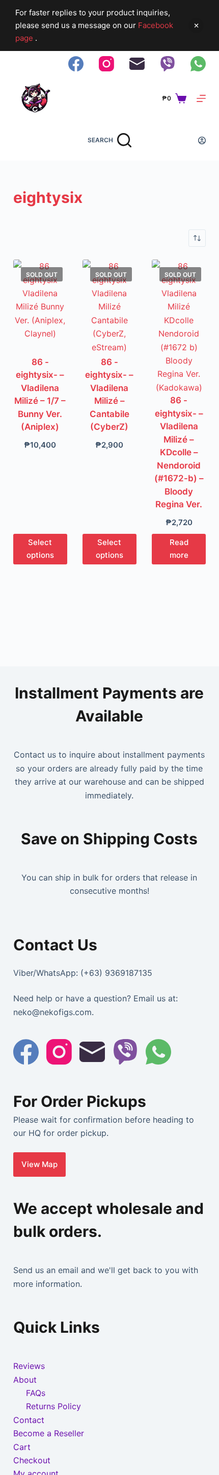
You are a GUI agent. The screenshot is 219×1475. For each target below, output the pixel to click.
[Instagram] (106, 63)
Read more (179, 548)
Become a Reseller (48, 1433)
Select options (40, 548)
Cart (22, 1447)
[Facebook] (76, 63)
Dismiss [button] (196, 25)
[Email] (137, 63)
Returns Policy (53, 1406)
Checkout (31, 1460)
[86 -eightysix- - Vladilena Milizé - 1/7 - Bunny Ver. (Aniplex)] (40, 308)
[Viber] (167, 63)
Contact (28, 1420)
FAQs (35, 1393)
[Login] (202, 140)
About (25, 1380)
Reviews (29, 1366)
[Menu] (201, 98)
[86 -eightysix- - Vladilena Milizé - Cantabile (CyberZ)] (109, 308)
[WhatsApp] (198, 63)
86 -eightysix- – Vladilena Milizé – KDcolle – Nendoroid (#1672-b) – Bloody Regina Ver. (179, 452)
